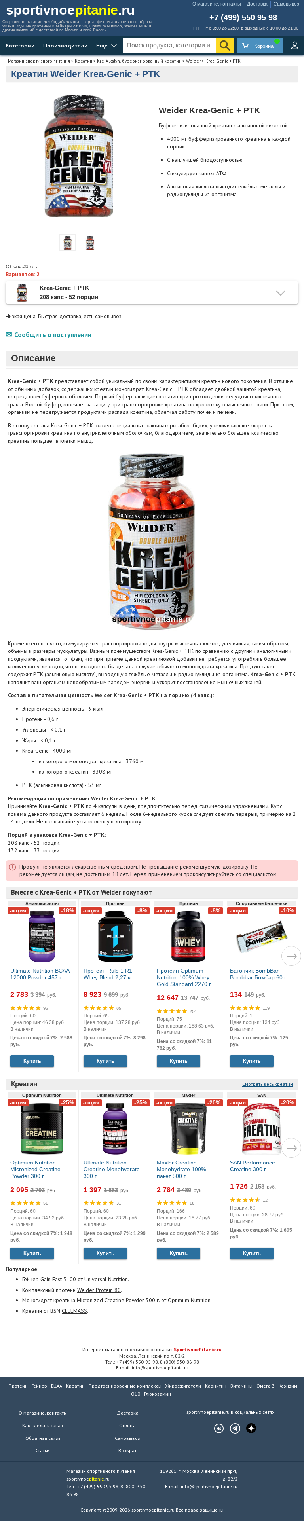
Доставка (257, 4)
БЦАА (56, 1386)
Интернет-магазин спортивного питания (152, 1349)
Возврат (127, 1450)
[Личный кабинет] (294, 45)
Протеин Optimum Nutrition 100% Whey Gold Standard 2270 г (184, 977)
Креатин (83, 61)
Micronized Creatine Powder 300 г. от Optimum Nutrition (144, 1300)
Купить (32, 1061)
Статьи (42, 1450)
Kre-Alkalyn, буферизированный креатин (139, 61)
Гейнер (39, 1386)
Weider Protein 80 (99, 1289)
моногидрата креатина (210, 666)
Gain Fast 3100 (58, 1279)
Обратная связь (42, 1438)
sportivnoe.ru (70, 9)
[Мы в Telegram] (231, 1428)
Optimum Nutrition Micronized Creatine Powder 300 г (35, 1169)
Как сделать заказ (42, 1425)
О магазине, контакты (216, 4)
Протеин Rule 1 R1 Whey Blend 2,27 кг (108, 973)
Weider (193, 61)
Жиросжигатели (183, 1386)
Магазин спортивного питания (39, 61)
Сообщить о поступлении (52, 334)
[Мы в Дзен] (247, 1428)
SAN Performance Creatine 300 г (252, 1165)
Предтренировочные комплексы (125, 1386)
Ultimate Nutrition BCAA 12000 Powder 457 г (39, 973)
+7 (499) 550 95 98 (243, 18)
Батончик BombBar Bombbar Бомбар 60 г (258, 973)
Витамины (241, 1386)
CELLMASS (74, 1310)
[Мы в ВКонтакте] (214, 1428)
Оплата (127, 1425)
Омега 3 (265, 1386)
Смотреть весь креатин (267, 1084)
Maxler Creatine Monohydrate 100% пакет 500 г (181, 1169)
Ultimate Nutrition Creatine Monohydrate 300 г (112, 1169)
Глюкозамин (157, 1394)
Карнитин (215, 1386)
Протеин (18, 1386)
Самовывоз (286, 4)
